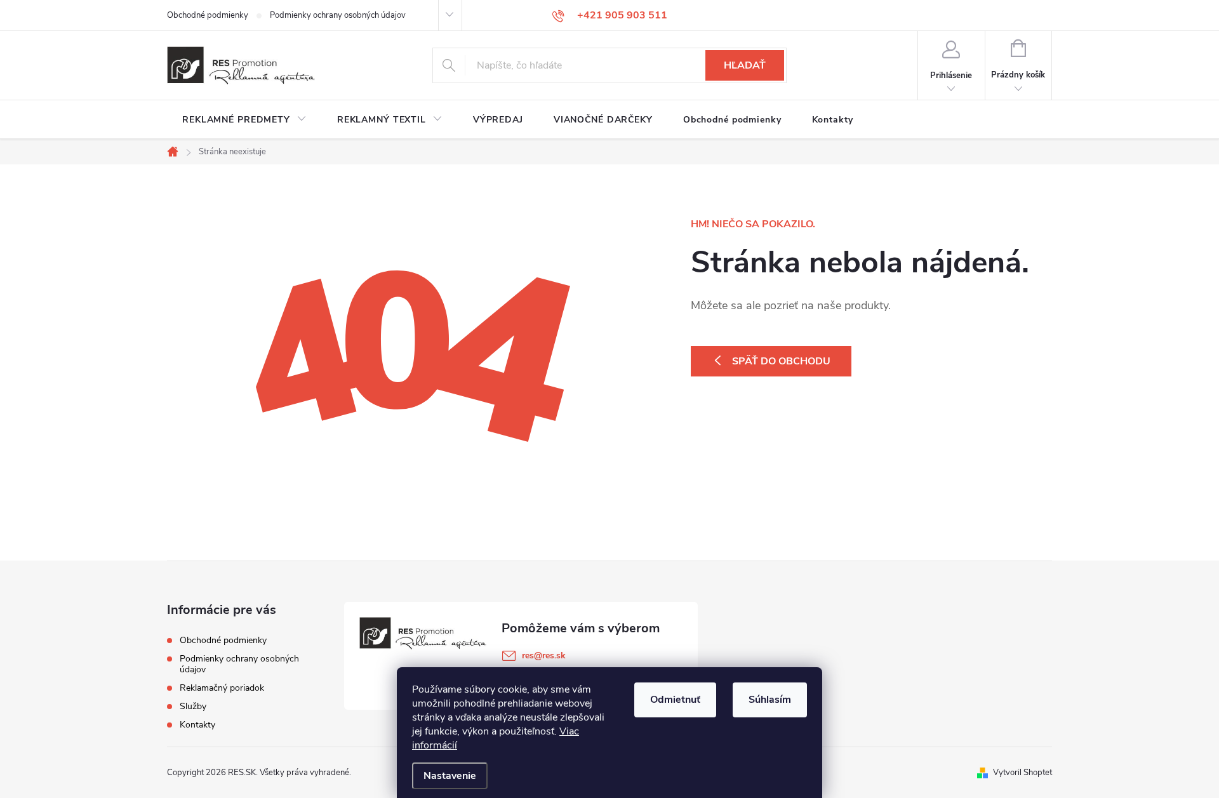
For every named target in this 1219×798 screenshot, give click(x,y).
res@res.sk (544, 655)
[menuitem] (244, 120)
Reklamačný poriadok (222, 688)
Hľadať (745, 65)
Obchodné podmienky (207, 15)
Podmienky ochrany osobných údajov (338, 15)
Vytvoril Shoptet (1022, 772)
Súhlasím (770, 700)
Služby (193, 706)
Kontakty (197, 725)
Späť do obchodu (781, 361)
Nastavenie (449, 776)
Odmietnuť (675, 700)
